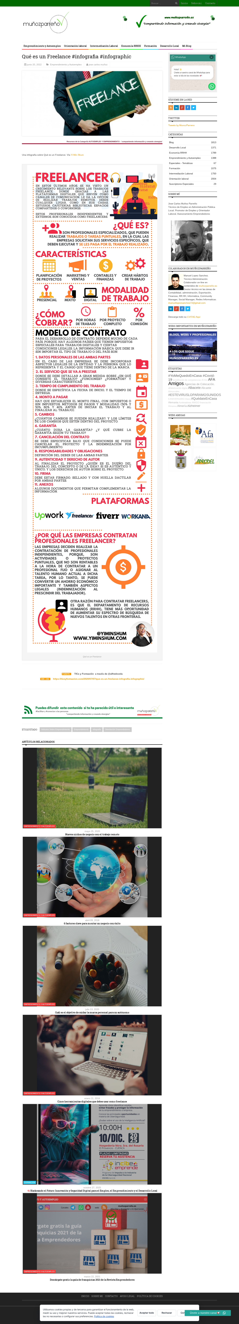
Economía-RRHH (131, 45)
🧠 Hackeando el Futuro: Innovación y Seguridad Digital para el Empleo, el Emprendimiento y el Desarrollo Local (92, 1190)
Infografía (97, 729)
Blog (192, 142)
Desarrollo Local (169, 45)
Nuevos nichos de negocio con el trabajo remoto (92, 834)
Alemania (173, 402)
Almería (182, 405)
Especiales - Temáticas (192, 163)
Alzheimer (193, 405)
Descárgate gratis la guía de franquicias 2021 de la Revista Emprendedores (92, 1279)
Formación (150, 45)
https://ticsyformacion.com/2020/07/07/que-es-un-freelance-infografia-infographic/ (98, 679)
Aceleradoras (185, 402)
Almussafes (173, 391)
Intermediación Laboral (104, 45)
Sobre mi (196, 3)
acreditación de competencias (187, 380)
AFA (211, 379)
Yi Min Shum (77, 155)
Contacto (210, 3)
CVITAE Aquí (193, 317)
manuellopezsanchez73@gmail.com (187, 303)
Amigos (176, 383)
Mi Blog (186, 45)
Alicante (206, 387)
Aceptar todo (146, 1312)
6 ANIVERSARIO (176, 399)
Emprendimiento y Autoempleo (42, 45)
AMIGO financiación (201, 402)
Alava (188, 399)
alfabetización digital (177, 388)
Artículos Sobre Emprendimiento (55, 729)
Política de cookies (150, 1296)
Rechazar (167, 1312)
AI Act (204, 380)
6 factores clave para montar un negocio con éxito (92, 923)
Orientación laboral (75, 45)
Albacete (194, 387)
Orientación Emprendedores (117, 729)
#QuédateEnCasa (204, 398)
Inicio (184, 3)
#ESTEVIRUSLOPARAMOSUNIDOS (194, 395)
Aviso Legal (127, 1296)
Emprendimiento (81, 729)
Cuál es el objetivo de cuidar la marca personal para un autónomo (92, 1012)
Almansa (172, 406)
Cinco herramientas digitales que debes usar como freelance (92, 1101)
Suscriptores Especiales (192, 184)
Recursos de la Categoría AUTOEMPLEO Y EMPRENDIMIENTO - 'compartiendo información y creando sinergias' (114, 141)
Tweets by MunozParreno (181, 125)
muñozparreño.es (208, 285)
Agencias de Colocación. (200, 384)
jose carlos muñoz (98, 64)
